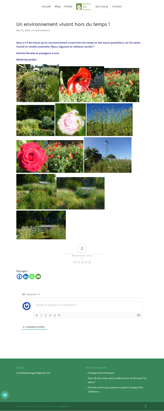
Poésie (68, 6)
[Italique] (41, 315)
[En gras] (36, 315)
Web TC (65, 406)
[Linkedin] (26, 276)
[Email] (38, 276)
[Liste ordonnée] (50, 315)
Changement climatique (101, 372)
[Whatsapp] (32, 276)
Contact (117, 6)
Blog (57, 6)
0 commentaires (41, 30)
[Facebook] (19, 276)
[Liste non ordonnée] (54, 315)
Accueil (46, 6)
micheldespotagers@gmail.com (33, 372)
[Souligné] (45, 315)
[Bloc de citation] (59, 315)
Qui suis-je (101, 6)
